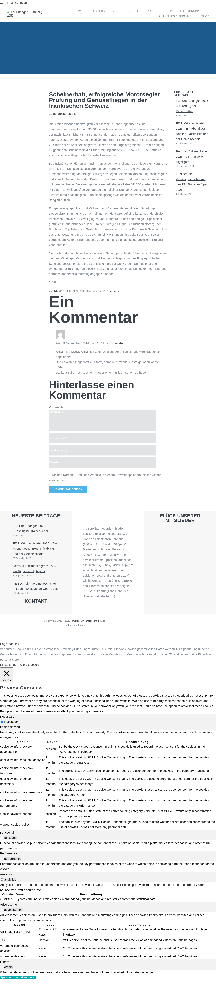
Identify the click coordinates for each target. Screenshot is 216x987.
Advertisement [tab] (9, 904)
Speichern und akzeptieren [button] (18, 977)
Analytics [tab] (6, 874)
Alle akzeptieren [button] (30, 664)
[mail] (39, 610)
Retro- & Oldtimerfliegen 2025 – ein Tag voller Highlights (192, 157)
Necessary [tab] (7, 716)
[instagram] (33, 610)
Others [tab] (4, 962)
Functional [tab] (7, 832)
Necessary (11, 721)
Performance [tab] (8, 853)
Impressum (78, 620)
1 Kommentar (113, 291)
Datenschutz (92, 620)
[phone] (44, 610)
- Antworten (116, 343)
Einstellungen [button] (9, 664)
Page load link (9, 644)
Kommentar (57, 407)
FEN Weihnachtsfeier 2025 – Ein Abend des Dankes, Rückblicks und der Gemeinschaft (35, 549)
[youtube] (27, 610)
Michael (56, 291)
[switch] (2, 838)
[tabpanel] (108, 780)
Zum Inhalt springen (13, 2)
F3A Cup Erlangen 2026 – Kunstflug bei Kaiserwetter (192, 106)
